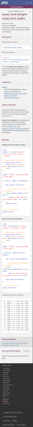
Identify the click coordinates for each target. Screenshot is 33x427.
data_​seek (6, 372)
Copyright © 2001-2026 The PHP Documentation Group (12, 414)
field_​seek (6, 395)
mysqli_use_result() (10, 95)
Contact (14, 421)
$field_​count (6, 393)
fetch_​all (5, 374)
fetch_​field (6, 382)
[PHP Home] (4, 2)
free (4, 397)
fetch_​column (6, 380)
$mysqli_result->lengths (14, 47)
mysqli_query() (8, 93)
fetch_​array (6, 376)
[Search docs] (27, 2)
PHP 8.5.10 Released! (16, 7)
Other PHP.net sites (9, 425)
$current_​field (6, 370)
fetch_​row (5, 391)
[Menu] (30, 2)
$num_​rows (6, 403)
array (5, 47)
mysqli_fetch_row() (14, 126)
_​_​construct (6, 368)
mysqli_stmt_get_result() (11, 97)
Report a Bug (15, 345)
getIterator (6, 399)
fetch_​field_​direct (8, 385)
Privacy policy (21, 425)
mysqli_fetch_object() (21, 128)
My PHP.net (6, 421)
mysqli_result (24, 59)
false (17, 61)
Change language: (13, 11)
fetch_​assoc (6, 378)
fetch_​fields (6, 387)
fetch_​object (6, 389)
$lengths (5, 401)
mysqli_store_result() (20, 93)
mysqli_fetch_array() (8, 128)
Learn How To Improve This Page (12, 343)
